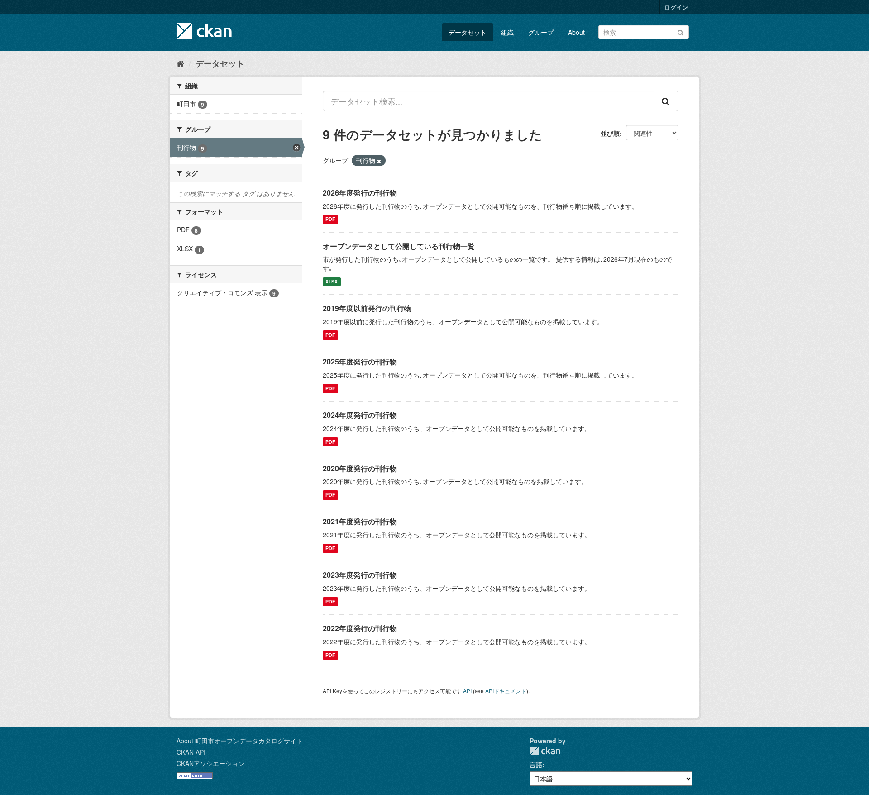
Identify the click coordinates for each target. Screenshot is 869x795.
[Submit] (680, 31)
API (467, 690)
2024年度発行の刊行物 (360, 415)
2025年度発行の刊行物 (360, 361)
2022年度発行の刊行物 (360, 628)
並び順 (610, 133)
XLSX (331, 281)
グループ (541, 32)
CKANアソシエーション (210, 763)
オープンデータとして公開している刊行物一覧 (399, 246)
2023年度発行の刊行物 (360, 575)
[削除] (379, 160)
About (576, 32)
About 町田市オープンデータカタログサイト (240, 740)
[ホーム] (180, 63)
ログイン (676, 7)
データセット (468, 32)
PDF (330, 219)
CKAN (545, 751)
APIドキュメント (505, 690)
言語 (536, 764)
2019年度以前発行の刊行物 (367, 308)
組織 (507, 32)
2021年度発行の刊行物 (360, 521)
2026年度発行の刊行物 (360, 192)
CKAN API (191, 752)
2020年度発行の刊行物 (360, 468)
